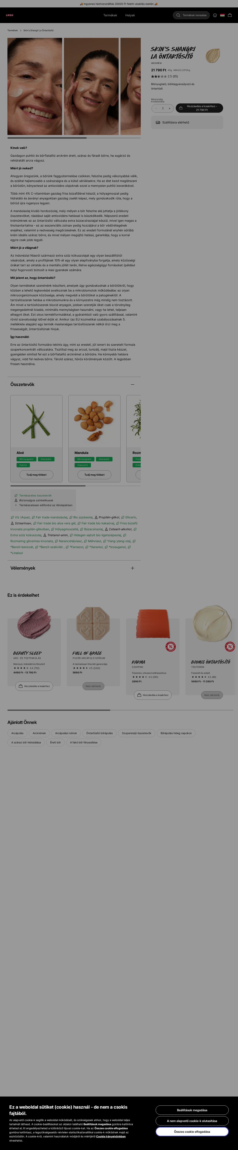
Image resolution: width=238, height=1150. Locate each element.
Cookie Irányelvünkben (111, 1136)
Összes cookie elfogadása (192, 1131)
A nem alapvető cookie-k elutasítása (192, 1121)
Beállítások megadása (192, 1110)
